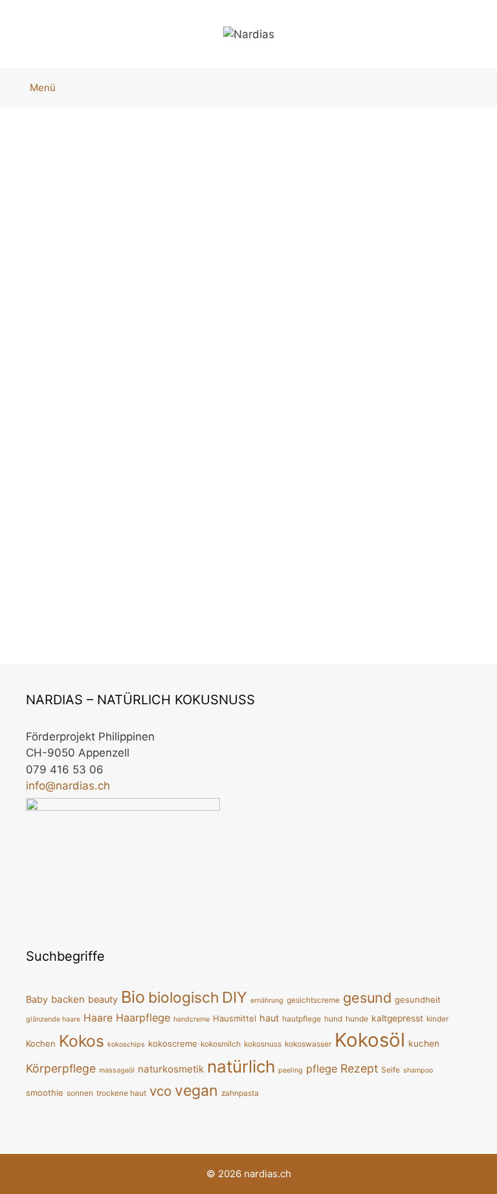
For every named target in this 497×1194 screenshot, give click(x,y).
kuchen (423, 1043)
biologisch (83, 556)
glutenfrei (44, 575)
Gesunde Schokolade (100, 205)
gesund (367, 997)
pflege (321, 1068)
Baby (37, 999)
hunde (357, 1018)
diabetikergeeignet (401, 591)
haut (269, 1017)
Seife (390, 1069)
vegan (169, 595)
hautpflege (301, 1018)
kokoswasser (308, 1044)
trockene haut (121, 1093)
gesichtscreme (313, 1000)
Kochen (41, 1043)
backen (304, 591)
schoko (37, 595)
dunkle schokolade (165, 556)
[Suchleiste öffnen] (475, 87)
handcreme (191, 1019)
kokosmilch (221, 1044)
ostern (447, 611)
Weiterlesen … (306, 551)
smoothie (44, 1092)
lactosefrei (186, 575)
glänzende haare (53, 1019)
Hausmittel (234, 1018)
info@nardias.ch (68, 785)
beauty (103, 999)
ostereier (343, 611)
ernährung (266, 1000)
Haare (98, 1018)
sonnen (80, 1093)
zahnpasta (240, 1093)
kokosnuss (263, 1044)
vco (138, 595)
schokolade (92, 595)
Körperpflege (61, 1068)
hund (333, 1018)
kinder (437, 1018)
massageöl (117, 1070)
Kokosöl (133, 575)
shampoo (418, 1070)
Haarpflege (143, 1017)
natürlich (292, 611)
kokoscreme (172, 1043)
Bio (42, 556)
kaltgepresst (397, 1018)
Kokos (90, 575)
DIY (464, 591)
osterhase (399, 611)
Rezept (288, 631)
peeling (290, 1070)
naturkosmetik (171, 1069)
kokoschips (126, 1044)
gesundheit (418, 999)
